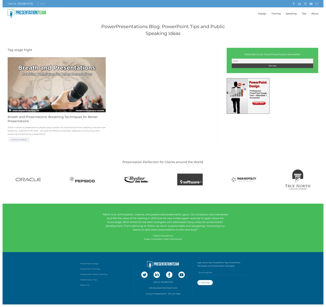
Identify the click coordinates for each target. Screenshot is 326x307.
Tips (304, 13)
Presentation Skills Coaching (93, 274)
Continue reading (18, 139)
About (314, 13)
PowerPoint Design (89, 263)
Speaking (291, 13)
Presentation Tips (88, 280)
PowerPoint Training (90, 269)
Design (262, 13)
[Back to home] (27, 13)
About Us (84, 285)
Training (276, 13)
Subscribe (205, 282)
